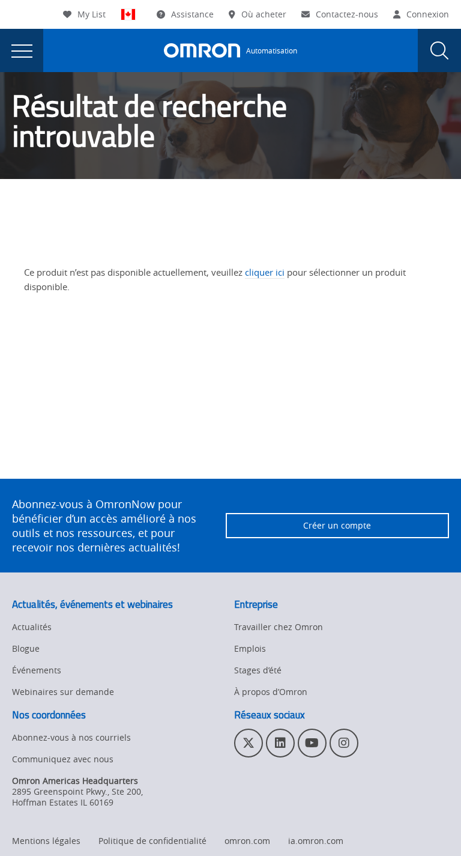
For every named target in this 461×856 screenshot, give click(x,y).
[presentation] (21, 50)
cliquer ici (265, 272)
